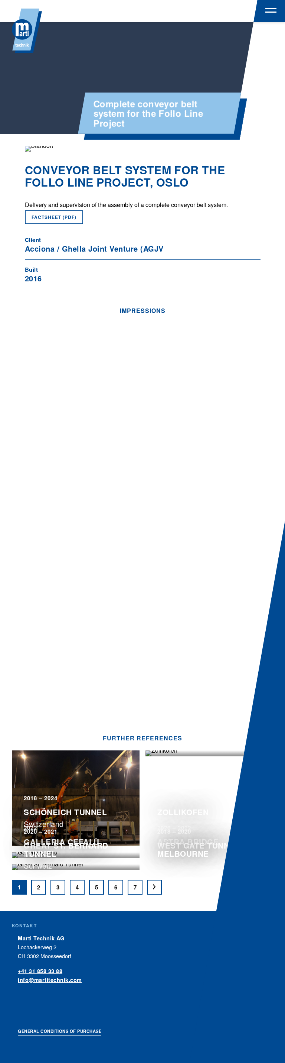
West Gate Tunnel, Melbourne (199, 849)
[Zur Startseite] (27, 31)
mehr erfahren (76, 880)
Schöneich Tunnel (65, 812)
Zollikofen (183, 812)
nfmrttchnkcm (51, 979)
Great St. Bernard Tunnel (66, 849)
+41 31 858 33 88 (40, 971)
